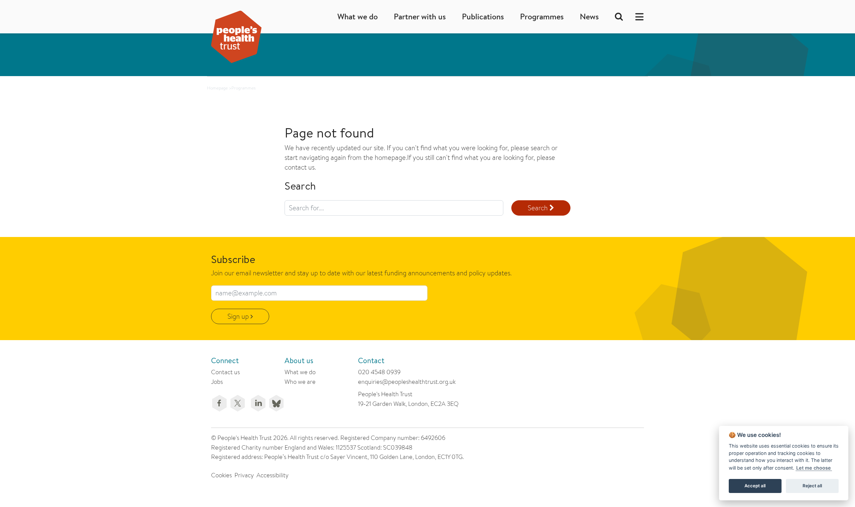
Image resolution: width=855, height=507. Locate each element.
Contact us (225, 372)
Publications (483, 16)
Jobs (217, 381)
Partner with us (420, 16)
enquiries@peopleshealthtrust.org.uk (407, 381)
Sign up (238, 316)
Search (538, 207)
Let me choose (813, 468)
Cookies (221, 475)
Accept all (754, 485)
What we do (357, 16)
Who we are (300, 381)
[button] (637, 17)
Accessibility (272, 475)
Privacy (244, 475)
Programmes (542, 16)
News (589, 16)
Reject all (812, 485)
